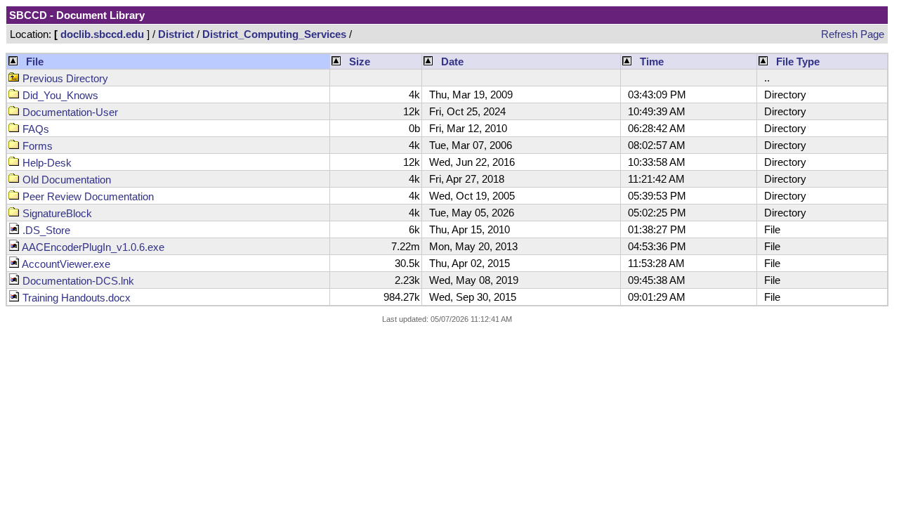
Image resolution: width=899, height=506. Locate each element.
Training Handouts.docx (75, 298)
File (35, 61)
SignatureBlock (56, 213)
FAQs (34, 129)
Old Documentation (65, 180)
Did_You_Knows (59, 95)
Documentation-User (69, 112)
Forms (36, 146)
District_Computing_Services (274, 34)
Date (452, 61)
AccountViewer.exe (65, 264)
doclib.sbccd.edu (102, 34)
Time (652, 61)
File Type (798, 61)
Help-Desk (46, 163)
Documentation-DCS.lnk (77, 281)
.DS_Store (45, 230)
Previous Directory (64, 78)
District (176, 34)
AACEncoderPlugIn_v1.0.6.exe (92, 247)
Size (359, 61)
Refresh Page (852, 34)
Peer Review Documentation (87, 196)
